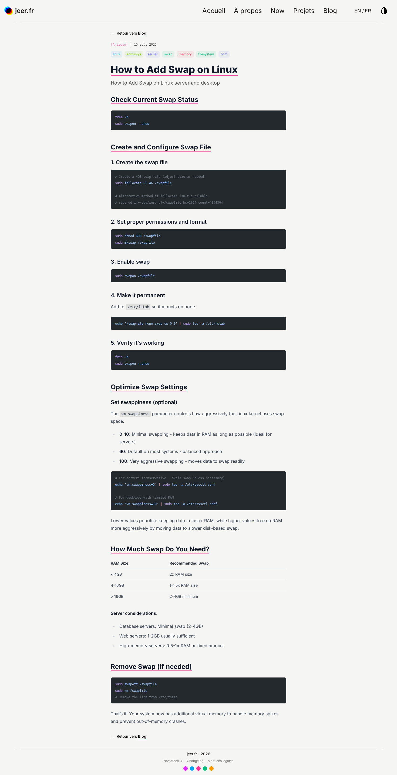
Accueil (213, 11)
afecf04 (176, 761)
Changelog (195, 761)
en (357, 11)
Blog (330, 11)
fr (368, 11)
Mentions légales (220, 761)
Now (278, 11)
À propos (248, 11)
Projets (304, 11)
